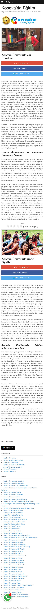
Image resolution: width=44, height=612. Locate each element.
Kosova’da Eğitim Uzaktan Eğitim (14, 522)
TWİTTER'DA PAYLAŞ (22, 74)
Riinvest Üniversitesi (9, 469)
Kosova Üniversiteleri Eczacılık (13, 542)
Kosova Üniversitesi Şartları (12, 492)
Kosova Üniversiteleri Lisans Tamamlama (16, 535)
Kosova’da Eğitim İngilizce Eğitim (14, 524)
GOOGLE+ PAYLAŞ (21, 63)
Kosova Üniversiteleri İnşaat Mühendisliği (16, 547)
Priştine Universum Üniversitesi (13, 481)
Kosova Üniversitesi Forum (12, 583)
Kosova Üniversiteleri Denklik (12, 533)
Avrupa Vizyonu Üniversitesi (12, 467)
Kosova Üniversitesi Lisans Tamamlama (16, 597)
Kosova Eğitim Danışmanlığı (12, 517)
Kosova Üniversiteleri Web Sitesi (13, 578)
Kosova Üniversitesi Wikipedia (13, 495)
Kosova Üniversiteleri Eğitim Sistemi (15, 519)
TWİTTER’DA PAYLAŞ (22, 278)
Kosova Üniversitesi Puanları (12, 592)
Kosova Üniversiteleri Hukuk (12, 553)
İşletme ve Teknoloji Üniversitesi (13, 465)
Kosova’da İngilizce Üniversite (13, 515)
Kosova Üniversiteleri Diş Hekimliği (14, 540)
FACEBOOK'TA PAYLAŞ (21, 68)
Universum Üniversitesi (10, 462)
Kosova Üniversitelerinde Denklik (14, 565)
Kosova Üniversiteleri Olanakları (13, 483)
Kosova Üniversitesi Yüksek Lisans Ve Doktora (18, 585)
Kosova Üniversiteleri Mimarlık (13, 551)
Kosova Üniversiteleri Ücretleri (16, 56)
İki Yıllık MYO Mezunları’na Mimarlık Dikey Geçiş (18, 508)
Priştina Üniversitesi (9, 458)
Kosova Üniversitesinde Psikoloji (13, 590)
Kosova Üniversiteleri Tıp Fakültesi (14, 544)
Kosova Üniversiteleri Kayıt (12, 569)
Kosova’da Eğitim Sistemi (11, 529)
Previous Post (22, 431)
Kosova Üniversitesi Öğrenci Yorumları (15, 485)
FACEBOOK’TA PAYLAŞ (21, 272)
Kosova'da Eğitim (18, 8)
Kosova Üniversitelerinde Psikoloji (14, 549)
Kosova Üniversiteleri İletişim (12, 572)
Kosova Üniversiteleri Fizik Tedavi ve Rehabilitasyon (20, 538)
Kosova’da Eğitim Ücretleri (11, 526)
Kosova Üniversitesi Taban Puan (13, 587)
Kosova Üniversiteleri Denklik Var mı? (15, 576)
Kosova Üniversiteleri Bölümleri (13, 563)
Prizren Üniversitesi (9, 471)
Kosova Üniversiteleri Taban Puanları (15, 556)
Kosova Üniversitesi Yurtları (12, 497)
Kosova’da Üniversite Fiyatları (13, 510)
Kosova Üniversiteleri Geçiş (12, 531)
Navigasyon (10, 2)
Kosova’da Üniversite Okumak (13, 513)
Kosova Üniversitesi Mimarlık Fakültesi (15, 594)
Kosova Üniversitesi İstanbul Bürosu (15, 499)
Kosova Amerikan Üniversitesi (13, 460)
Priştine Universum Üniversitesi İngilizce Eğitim (18, 501)
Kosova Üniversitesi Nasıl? (12, 581)
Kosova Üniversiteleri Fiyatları (13, 567)
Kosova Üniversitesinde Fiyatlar (17, 260)
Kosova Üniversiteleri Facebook (13, 574)
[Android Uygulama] (8, 448)
